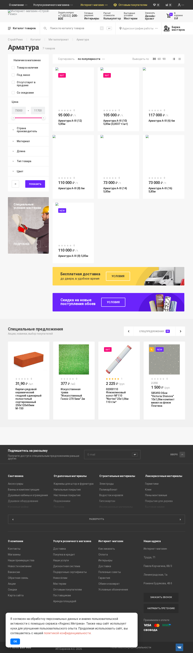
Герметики (152, 483)
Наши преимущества (21, 560)
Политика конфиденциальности (131, 647)
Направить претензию (161, 608)
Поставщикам (62, 595)
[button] (174, 59)
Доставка (59, 548)
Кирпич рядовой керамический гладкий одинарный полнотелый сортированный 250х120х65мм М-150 (28, 399)
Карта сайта (16, 595)
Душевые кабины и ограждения (28, 495)
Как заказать (106, 548)
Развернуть (96, 519)
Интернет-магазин (110, 541)
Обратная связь (18, 578)
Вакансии (14, 572)
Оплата (103, 554)
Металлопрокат (59, 39)
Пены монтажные (156, 495)
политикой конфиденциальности (67, 633)
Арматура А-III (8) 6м (71, 188)
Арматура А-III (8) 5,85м (73, 255)
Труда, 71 (149, 557)
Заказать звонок (161, 597)
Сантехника (15, 476)
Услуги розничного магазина (72, 541)
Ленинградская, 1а (155, 574)
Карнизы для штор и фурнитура (73, 483)
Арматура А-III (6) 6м (162, 120)
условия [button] (118, 276)
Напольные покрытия (67, 489)
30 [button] (154, 58)
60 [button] (159, 58)
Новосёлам (60, 578)
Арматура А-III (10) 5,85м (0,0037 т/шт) (115, 122)
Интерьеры (105, 560)
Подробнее (22, 244)
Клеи (148, 489)
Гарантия (104, 578)
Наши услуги (61, 560)
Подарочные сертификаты (70, 572)
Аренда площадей (64, 601)
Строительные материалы (117, 476)
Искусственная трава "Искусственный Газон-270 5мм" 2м (73, 394)
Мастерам (59, 583)
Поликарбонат (108, 489)
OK (15, 641)
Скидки (12, 589)
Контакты (14, 548)
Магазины (14, 554)
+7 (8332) (68, 17)
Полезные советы (109, 572)
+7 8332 (19, 647)
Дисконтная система (66, 566)
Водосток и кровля (111, 495)
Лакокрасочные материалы (163, 476)
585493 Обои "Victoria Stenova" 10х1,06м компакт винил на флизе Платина (163, 399)
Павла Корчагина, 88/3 (158, 566)
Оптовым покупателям (67, 589)
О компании (15, 541)
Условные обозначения (113, 589)
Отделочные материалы (70, 476)
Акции (12, 583)
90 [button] (163, 58)
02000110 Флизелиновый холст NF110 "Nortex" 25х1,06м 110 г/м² (117, 396)
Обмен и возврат (109, 583)
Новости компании (19, 566)
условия (113, 302)
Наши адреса (152, 541)
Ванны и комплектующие (23, 489)
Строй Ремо (15, 39)
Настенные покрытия (67, 495)
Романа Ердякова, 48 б (158, 583)
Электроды (106, 483)
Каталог (36, 39)
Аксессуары (15, 483)
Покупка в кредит (64, 554)
